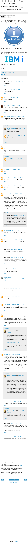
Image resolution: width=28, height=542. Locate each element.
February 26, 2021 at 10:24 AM (15, 169)
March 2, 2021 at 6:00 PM (15, 436)
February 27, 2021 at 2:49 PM (17, 304)
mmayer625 (6, 177)
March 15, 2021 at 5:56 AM (20, 215)
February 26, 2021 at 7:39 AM (13, 97)
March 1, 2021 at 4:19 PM (15, 423)
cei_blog (9, 135)
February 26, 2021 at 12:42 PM (16, 249)
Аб (4, 230)
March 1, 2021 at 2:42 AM (14, 315)
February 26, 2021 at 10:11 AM (14, 146)
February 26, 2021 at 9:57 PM (15, 288)
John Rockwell (7, 304)
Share (3, 74)
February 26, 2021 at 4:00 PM (16, 257)
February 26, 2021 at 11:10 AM (18, 135)
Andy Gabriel (10, 158)
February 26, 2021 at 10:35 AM (17, 193)
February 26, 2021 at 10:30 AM (16, 177)
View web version (14, 482)
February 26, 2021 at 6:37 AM (18, 81)
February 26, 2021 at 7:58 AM (17, 116)
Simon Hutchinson (11, 128)
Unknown (6, 315)
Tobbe (5, 105)
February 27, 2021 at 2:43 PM (17, 296)
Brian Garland (7, 116)
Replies (7, 125)
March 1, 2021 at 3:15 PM (15, 401)
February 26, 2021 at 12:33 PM (15, 239)
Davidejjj (6, 169)
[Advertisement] (14, 490)
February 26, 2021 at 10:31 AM (16, 185)
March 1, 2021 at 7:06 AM (14, 354)
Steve (5, 97)
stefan (5, 146)
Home (14, 479)
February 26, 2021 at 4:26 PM (16, 268)
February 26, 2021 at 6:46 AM (13, 89)
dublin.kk (6, 239)
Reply (5, 85)
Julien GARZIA (7, 296)
